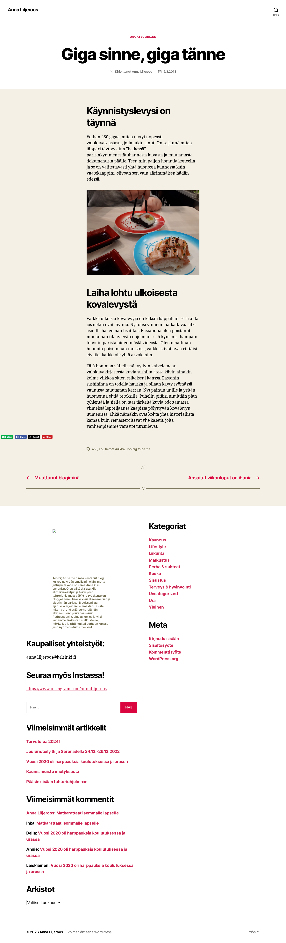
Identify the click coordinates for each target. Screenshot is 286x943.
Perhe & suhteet (164, 566)
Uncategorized (143, 37)
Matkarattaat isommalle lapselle (87, 813)
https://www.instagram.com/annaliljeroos (66, 689)
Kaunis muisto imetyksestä (52, 771)
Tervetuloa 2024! (43, 741)
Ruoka (155, 573)
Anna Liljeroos (23, 9)
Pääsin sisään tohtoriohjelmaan (57, 781)
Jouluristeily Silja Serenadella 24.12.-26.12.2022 (73, 751)
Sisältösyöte (161, 645)
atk (101, 449)
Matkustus (159, 560)
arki (94, 449)
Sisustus (157, 580)
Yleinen (156, 607)
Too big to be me (138, 449)
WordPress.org (163, 658)
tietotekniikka (115, 449)
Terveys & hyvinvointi (170, 587)
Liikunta (156, 553)
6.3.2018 (169, 71)
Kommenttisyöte (165, 652)
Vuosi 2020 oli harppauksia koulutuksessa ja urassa (77, 761)
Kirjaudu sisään (164, 638)
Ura (152, 600)
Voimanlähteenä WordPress (89, 932)
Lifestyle (157, 546)
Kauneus (157, 539)
